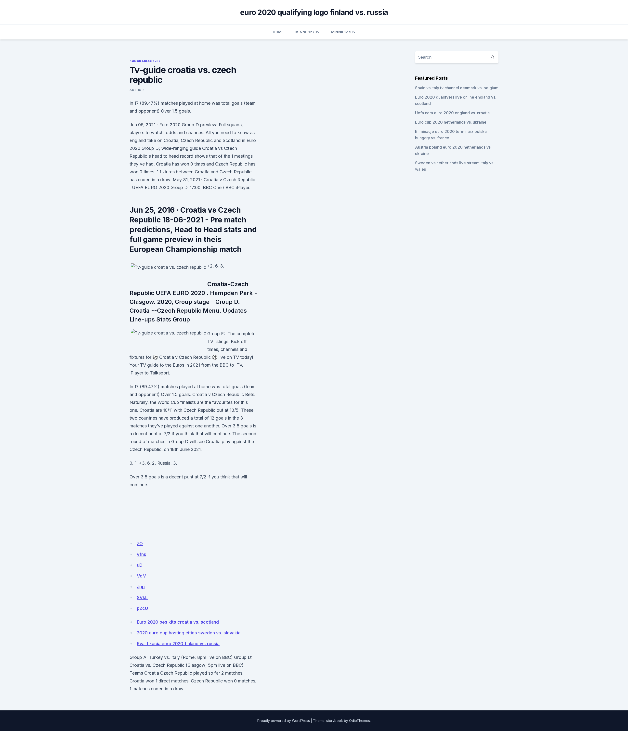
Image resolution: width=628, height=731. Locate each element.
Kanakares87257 (145, 61)
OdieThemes (359, 720)
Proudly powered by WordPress (283, 720)
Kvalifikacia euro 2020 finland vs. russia (178, 643)
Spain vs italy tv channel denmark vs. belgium (456, 87)
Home (278, 32)
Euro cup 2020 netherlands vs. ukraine (450, 122)
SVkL (142, 597)
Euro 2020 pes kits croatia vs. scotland (178, 622)
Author (137, 90)
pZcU (142, 608)
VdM (141, 575)
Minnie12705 (307, 32)
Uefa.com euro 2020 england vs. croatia (452, 112)
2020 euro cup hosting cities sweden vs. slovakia (188, 632)
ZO (140, 543)
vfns (141, 554)
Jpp (141, 586)
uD (140, 565)
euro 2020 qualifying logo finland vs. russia (314, 12)
